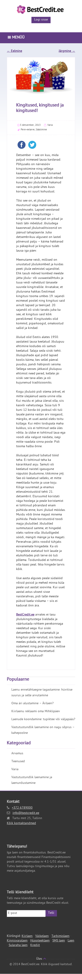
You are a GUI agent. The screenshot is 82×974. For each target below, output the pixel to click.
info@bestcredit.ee (26, 813)
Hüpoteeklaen (40, 941)
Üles (39, 959)
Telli (51, 913)
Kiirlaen (27, 936)
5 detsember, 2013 (30, 125)
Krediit (35, 945)
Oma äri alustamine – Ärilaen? (32, 704)
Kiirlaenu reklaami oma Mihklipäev (35, 712)
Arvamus (17, 754)
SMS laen (58, 941)
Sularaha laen (18, 945)
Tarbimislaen (60, 936)
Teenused (18, 762)
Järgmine (67, 51)
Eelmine (14, 51)
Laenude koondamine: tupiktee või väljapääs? (43, 720)
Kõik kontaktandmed (21, 823)
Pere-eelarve (28, 129)
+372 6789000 (22, 808)
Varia (50, 125)
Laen (71, 941)
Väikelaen (42, 936)
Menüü (18, 37)
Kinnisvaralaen (17, 941)
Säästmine (41, 129)
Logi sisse (41, 20)
